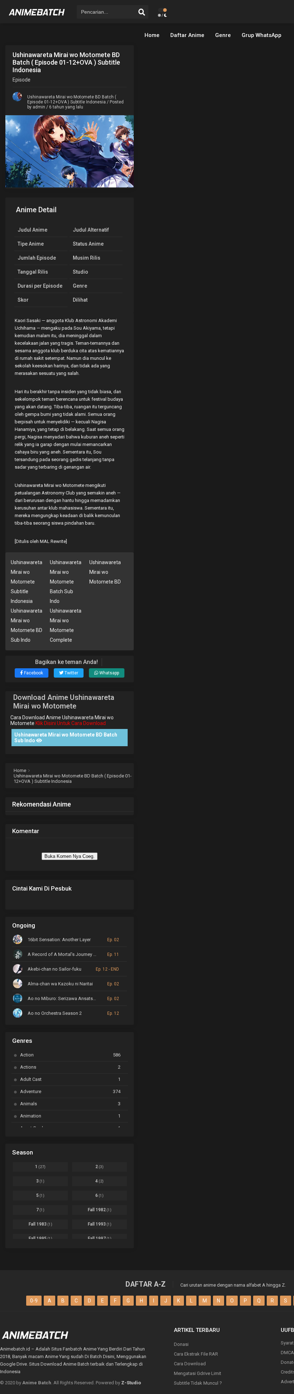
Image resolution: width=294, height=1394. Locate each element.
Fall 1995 (40, 1238)
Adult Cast (70, 1079)
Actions (70, 1067)
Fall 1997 (100, 1238)
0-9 (34, 1301)
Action (70, 1055)
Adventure (70, 1091)
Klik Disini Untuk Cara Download (70, 723)
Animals (70, 1103)
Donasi (181, 1344)
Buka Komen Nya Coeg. (69, 856)
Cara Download (190, 1363)
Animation (70, 1116)
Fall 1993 (100, 1224)
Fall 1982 (100, 1209)
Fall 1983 (40, 1224)
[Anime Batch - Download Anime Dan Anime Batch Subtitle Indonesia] (37, 18)
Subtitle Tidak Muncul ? (198, 1383)
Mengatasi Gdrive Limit (197, 1373)
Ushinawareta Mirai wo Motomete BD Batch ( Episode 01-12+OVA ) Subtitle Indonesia (71, 99)
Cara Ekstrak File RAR (196, 1354)
